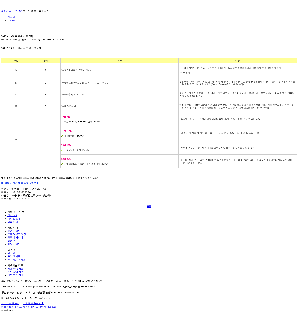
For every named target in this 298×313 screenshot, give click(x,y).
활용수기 (12, 240)
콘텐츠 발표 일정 (16, 234)
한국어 (11, 17)
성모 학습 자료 (15, 275)
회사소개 (12, 215)
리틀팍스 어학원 (37, 306)
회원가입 (6, 10)
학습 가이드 (13, 231)
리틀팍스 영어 (19, 306)
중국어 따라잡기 (16, 237)
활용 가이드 (13, 244)
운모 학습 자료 (15, 272)
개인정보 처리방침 (33, 303)
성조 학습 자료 (15, 268)
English (11, 20)
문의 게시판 (13, 256)
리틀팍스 (6, 306)
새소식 (11, 253)
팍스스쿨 (51, 306)
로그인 (19, 10)
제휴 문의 (12, 222)
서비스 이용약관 (10, 303)
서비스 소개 (13, 218)
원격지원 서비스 (16, 259)
